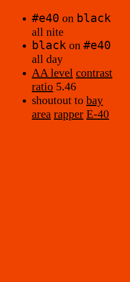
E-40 (97, 114)
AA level (52, 73)
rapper (68, 114)
